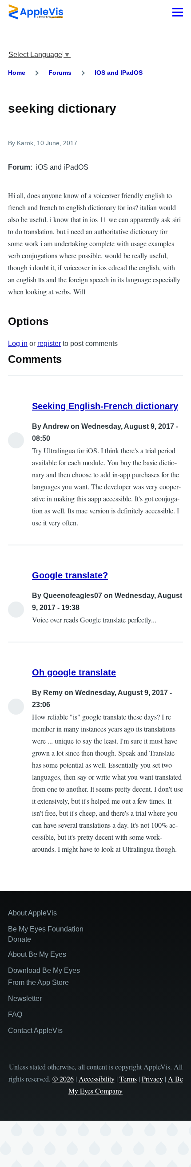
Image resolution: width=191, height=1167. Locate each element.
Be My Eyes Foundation (46, 929)
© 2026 (63, 1078)
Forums (60, 72)
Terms (128, 1078)
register (49, 343)
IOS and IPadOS (119, 72)
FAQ (15, 1014)
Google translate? (70, 575)
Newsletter (25, 998)
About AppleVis (32, 913)
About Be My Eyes (37, 954)
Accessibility (97, 1078)
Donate (19, 939)
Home (16, 72)
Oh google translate (74, 672)
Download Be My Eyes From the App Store (44, 976)
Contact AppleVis (35, 1030)
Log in (18, 343)
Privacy (152, 1078)
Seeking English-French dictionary (105, 406)
